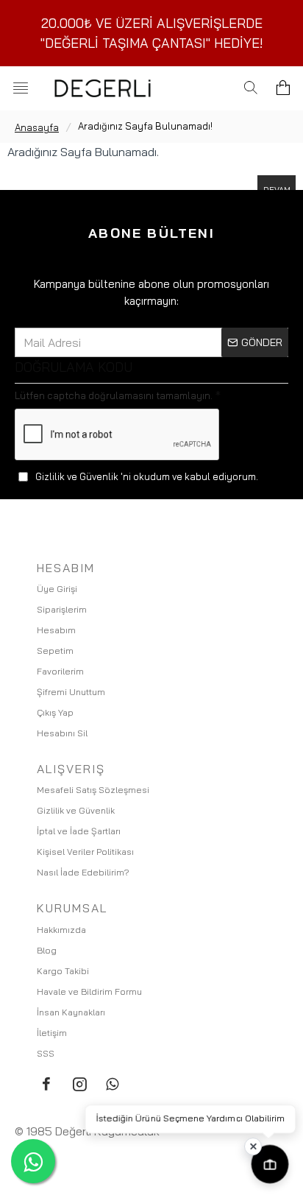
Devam (276, 190)
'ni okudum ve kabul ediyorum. (146, 476)
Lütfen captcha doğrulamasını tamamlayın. (114, 395)
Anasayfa (37, 127)
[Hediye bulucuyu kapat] (253, 1146)
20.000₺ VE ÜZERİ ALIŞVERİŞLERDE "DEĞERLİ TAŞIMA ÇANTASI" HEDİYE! (151, 33)
